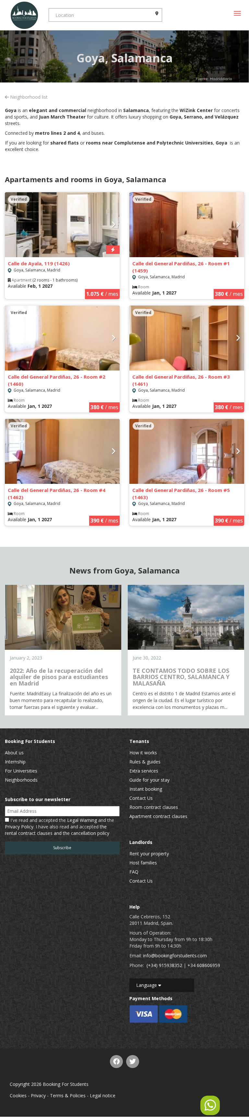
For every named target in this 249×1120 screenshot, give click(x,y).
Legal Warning (82, 820)
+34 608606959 (203, 965)
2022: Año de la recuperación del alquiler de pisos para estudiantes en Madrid (59, 677)
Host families (143, 863)
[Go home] (24, 15)
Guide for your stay (149, 780)
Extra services (143, 771)
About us (14, 752)
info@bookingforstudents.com (175, 955)
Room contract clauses (153, 807)
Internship (15, 762)
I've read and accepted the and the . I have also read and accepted (59, 826)
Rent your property (149, 853)
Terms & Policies (68, 1095)
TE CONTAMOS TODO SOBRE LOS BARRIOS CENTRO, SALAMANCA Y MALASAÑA (181, 677)
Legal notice (102, 1095)
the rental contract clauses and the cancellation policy (57, 830)
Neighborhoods (21, 780)
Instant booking (145, 789)
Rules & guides (144, 762)
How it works (143, 752)
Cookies (18, 1095)
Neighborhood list (28, 97)
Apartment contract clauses (158, 816)
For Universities (21, 771)
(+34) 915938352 (164, 965)
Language (147, 985)
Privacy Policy (19, 827)
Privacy (38, 1095)
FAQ (133, 872)
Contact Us (141, 798)
